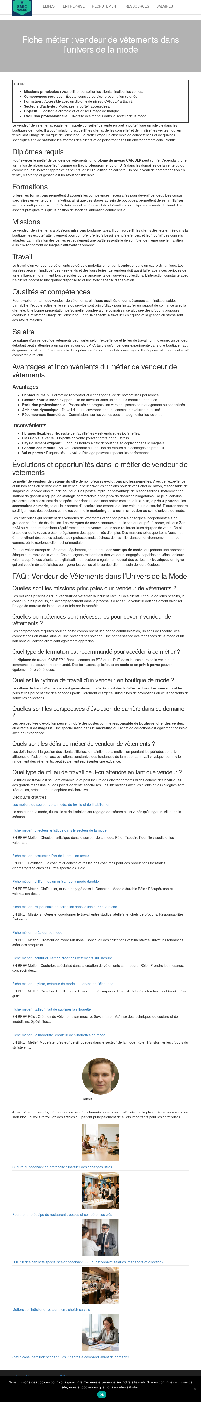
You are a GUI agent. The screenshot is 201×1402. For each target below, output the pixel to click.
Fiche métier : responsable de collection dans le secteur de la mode (64, 906)
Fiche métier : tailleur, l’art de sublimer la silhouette (51, 1009)
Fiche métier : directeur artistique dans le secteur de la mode (59, 830)
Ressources (137, 6)
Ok (102, 1395)
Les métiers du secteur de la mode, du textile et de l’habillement (61, 804)
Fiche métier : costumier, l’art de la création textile (50, 855)
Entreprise (74, 6)
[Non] (194, 1389)
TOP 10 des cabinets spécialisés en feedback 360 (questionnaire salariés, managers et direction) (87, 1261)
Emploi (49, 6)
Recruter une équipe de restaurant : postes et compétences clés (62, 1214)
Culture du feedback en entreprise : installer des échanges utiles (62, 1166)
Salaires (164, 6)
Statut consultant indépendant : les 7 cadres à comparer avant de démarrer (70, 1356)
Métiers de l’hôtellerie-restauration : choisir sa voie (51, 1309)
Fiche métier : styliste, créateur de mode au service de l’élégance (62, 983)
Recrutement (105, 6)
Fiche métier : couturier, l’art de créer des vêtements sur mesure (62, 957)
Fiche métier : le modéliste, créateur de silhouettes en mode (58, 1034)
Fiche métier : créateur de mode (37, 932)
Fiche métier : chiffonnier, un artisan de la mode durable (55, 881)
